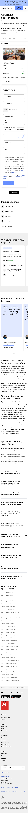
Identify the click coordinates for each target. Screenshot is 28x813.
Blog (2, 728)
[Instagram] (12, 692)
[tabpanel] (14, 64)
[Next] (3, 3)
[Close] (26, 3)
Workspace (3, 687)
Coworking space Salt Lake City (9, 666)
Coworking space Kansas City (8, 629)
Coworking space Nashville (8, 643)
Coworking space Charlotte (8, 606)
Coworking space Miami (7, 637)
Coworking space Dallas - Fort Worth (10, 618)
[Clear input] (20, 39)
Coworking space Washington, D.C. (10, 680)
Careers (3, 724)
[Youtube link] (2, 692)
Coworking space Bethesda (8, 598)
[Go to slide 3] (13, 353)
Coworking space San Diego (8, 671)
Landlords (3, 740)
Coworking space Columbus (8, 615)
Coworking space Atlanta (7, 592)
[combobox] (5, 110)
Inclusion (3, 722)
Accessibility (15, 791)
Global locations (5, 717)
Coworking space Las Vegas (8, 632)
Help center (4, 758)
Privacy (3, 787)
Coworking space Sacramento (9, 663)
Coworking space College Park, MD (10, 612)
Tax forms (3, 760)
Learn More (13, 283)
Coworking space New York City (9, 646)
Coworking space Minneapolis (9, 640)
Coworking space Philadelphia (9, 652)
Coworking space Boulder (8, 603)
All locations (4, 772)
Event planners (5, 744)
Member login (5, 756)
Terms (21, 170)
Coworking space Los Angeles (9, 635)
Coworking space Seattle (7, 674)
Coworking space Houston (8, 626)
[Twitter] (17, 692)
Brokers (3, 737)
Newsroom (4, 726)
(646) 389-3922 (5, 776)
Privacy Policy (14, 172)
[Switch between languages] (11, 8)
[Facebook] (7, 692)
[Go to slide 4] (14, 353)
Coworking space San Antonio (9, 669)
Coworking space (11, 687)
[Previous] (2, 3)
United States (20, 687)
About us (3, 719)
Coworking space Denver (7, 620)
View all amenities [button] (7, 226)
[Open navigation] (25, 8)
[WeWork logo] (5, 8)
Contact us (4, 753)
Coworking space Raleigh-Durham (10, 660)
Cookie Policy (15, 787)
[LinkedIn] (22, 692)
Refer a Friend (5, 742)
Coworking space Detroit (7, 623)
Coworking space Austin (7, 595)
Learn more (20, 4)
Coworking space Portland (8, 657)
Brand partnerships (6, 746)
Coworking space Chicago (8, 609)
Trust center (4, 730)
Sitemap (23, 791)
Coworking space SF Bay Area (9, 677)
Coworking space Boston (7, 601)
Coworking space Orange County (9, 649)
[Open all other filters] (25, 39)
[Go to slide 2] (12, 353)
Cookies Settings (5, 791)
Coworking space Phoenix (8, 654)
